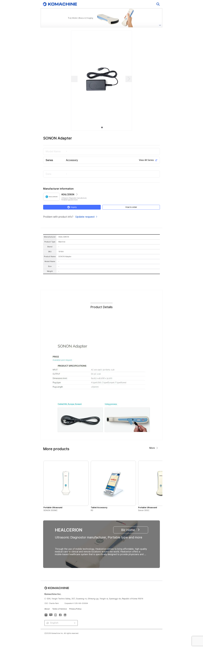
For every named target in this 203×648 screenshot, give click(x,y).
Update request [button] (85, 216)
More (152, 448)
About (47, 609)
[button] (194, 621)
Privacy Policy (75, 609)
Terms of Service (59, 609)
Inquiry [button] (74, 207)
